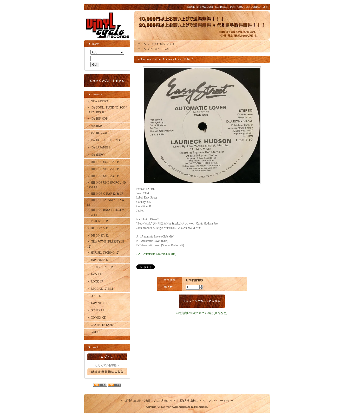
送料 (232, 7)
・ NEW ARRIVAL (98, 101)
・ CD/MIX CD (96, 317)
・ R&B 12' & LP (97, 221)
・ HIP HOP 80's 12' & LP (103, 162)
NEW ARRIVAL (160, 49)
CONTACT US (258, 7)
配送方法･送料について (192, 400)
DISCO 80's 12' (160, 44)
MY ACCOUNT (205, 7)
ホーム (142, 44)
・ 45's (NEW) (96, 154)
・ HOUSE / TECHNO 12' (103, 252)
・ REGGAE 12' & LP (100, 288)
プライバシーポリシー (221, 400)
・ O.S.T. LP (94, 296)
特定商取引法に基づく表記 (135, 400)
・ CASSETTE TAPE (100, 325)
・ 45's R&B (94, 126)
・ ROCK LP (95, 281)
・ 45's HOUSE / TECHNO (103, 140)
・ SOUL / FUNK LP (100, 267)
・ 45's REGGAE (97, 133)
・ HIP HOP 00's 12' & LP (103, 176)
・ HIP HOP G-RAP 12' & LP (105, 193)
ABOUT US (243, 7)
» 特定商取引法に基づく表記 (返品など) (201, 313)
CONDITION (221, 7)
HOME (191, 7)
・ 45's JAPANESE (98, 147)
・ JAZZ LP (94, 274)
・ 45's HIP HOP (97, 118)
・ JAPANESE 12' (98, 260)
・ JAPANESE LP (98, 303)
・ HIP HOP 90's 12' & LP (103, 169)
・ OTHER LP (96, 310)
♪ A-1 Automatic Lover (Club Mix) (156, 254)
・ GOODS (94, 332)
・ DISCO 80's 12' (98, 235)
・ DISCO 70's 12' (98, 228)
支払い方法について (165, 400)
